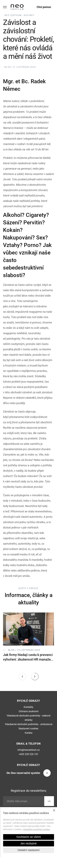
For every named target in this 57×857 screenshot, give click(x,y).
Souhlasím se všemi (28, 836)
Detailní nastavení (29, 850)
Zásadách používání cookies (36, 829)
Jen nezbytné (28, 843)
